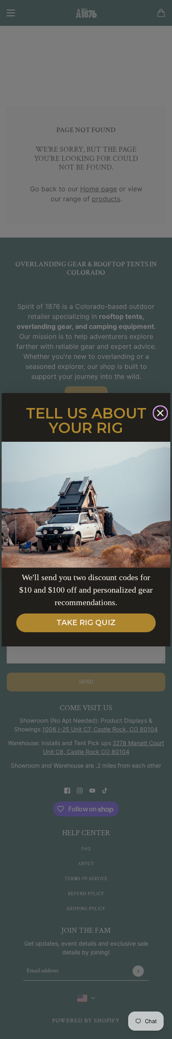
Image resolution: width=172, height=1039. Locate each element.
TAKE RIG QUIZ (86, 622)
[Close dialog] (160, 413)
